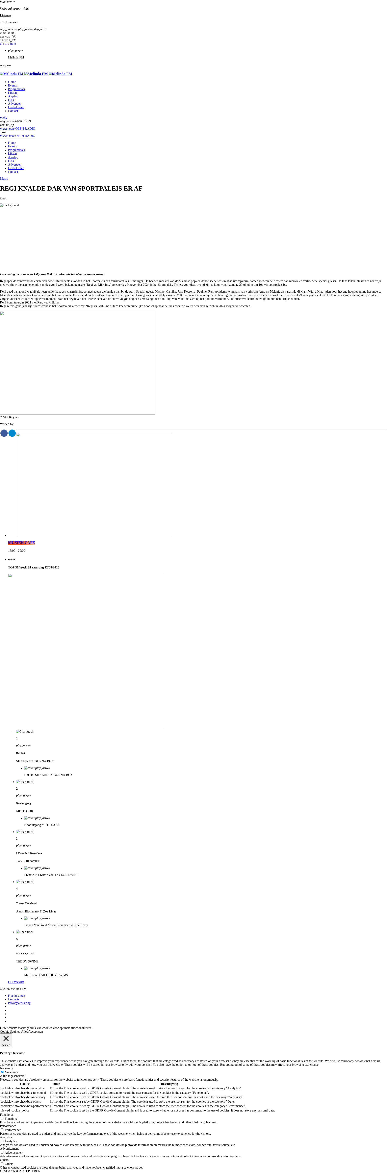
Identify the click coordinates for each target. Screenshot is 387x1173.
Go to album (8, 43)
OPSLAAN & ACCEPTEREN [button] (20, 1171)
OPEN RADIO (17, 128)
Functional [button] (7, 1114)
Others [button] (4, 1160)
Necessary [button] (6, 1068)
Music (4, 178)
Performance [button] (8, 1126)
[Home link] (36, 74)
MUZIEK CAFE (21, 543)
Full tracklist (16, 982)
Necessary (11, 1072)
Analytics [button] (6, 1137)
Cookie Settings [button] (10, 1031)
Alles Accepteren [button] (32, 1031)
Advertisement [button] (9, 1148)
